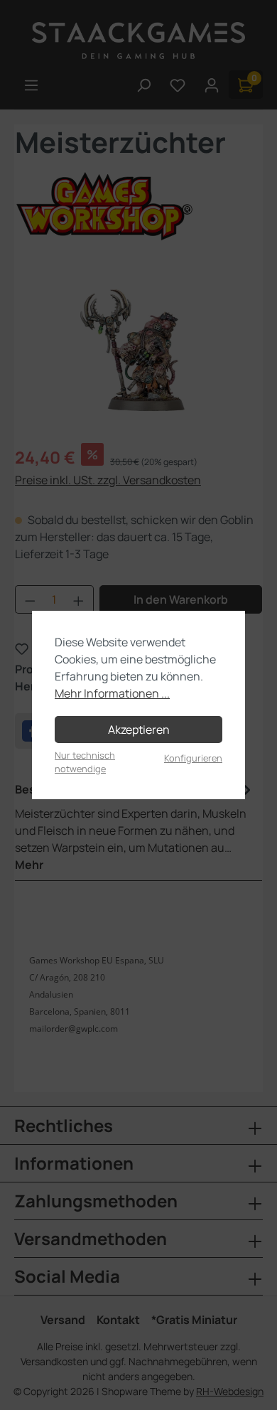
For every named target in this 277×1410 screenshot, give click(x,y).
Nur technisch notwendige (85, 762)
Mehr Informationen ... (112, 693)
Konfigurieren (193, 758)
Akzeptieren (139, 729)
